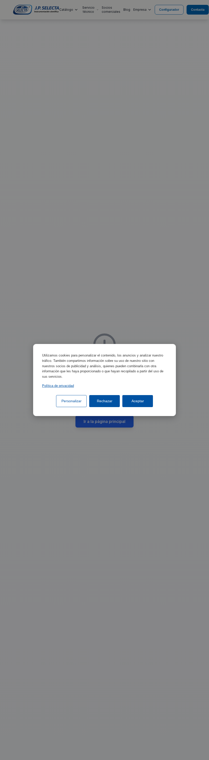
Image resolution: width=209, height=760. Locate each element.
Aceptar (138, 401)
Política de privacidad (58, 386)
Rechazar (104, 401)
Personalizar (71, 401)
